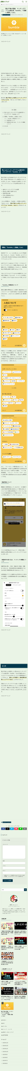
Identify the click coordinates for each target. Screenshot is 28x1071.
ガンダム (5, 1026)
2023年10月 (5, 1051)
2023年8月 (5, 1057)
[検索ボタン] (23, 1)
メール (4, 865)
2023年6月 (5, 1063)
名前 (4, 860)
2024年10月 (5, 1045)
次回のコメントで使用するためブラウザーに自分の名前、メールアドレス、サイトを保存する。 (14, 876)
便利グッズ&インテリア (8, 1032)
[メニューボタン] (26, 1)
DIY (4, 1023)
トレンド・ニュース (6, 14)
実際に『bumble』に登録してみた (13, 116)
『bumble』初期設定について (13, 118)
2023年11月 (5, 1048)
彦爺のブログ (5, 1)
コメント (5, 844)
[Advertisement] (14, 56)
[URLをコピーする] (25, 829)
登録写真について (11, 120)
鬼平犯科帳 (5, 1035)
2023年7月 (5, 1060)
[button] (3, 829)
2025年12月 (5, 1042)
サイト (4, 870)
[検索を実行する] (25, 889)
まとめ (6, 126)
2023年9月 (5, 1054)
